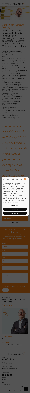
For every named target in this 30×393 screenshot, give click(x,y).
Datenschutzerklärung (13, 198)
